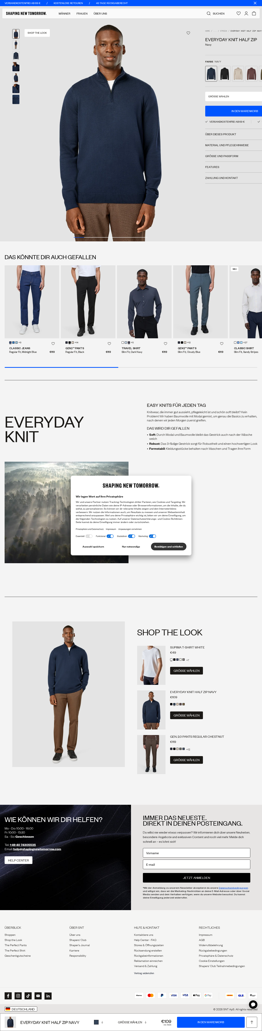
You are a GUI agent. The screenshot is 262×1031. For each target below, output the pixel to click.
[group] (110, 129)
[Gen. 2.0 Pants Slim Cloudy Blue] (200, 301)
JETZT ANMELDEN (196, 878)
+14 (76, 343)
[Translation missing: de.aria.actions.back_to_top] (251, 1022)
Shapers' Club (77, 940)
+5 (132, 343)
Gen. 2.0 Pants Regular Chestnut (197, 736)
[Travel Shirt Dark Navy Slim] (144, 301)
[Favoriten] (239, 13)
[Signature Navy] (183, 749)
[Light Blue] (13, 342)
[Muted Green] (180, 749)
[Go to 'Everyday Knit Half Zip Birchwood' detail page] (238, 73)
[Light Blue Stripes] (241, 342)
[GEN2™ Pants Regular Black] (88, 301)
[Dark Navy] (129, 342)
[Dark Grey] (183, 659)
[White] (123, 342)
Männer (64, 13)
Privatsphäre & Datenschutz (216, 955)
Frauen (82, 13)
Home (207, 31)
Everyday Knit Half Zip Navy (193, 692)
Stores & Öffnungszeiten (149, 945)
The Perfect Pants (16, 945)
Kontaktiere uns (143, 934)
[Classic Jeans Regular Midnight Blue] (32, 301)
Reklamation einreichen (148, 960)
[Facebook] (8, 996)
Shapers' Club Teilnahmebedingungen (222, 966)
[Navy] (98, 1022)
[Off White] (180, 659)
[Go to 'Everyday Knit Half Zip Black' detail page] (224, 73)
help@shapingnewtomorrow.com (37, 849)
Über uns (74, 934)
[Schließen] (255, 3)
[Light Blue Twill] (238, 342)
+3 (19, 343)
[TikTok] (28, 996)
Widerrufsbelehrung (211, 945)
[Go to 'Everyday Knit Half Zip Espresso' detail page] (251, 73)
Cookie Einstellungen (212, 960)
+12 (189, 343)
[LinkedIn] (47, 996)
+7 (187, 660)
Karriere (74, 950)
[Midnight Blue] (10, 342)
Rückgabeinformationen (148, 955)
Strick (223, 31)
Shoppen (10, 934)
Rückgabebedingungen (213, 950)
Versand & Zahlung (145, 966)
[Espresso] (180, 704)
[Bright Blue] (16, 342)
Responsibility (77, 955)
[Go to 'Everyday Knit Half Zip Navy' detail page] (211, 73)
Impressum (205, 934)
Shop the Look (13, 940)
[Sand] (73, 342)
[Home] (26, 13)
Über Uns (100, 13)
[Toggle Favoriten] (188, 33)
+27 (245, 343)
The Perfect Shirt (15, 950)
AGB (202, 940)
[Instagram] (18, 996)
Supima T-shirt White (187, 647)
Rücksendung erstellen (148, 950)
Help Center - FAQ (145, 940)
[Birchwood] (177, 704)
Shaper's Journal (79, 945)
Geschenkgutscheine (18, 955)
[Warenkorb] (254, 13)
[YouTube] (38, 996)
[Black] (69, 342)
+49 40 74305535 (23, 845)
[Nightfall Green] (183, 704)
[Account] (246, 13)
